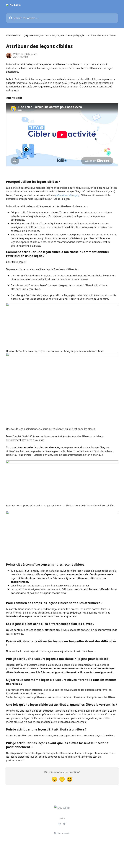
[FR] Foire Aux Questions (36, 35)
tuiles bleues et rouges (67, 195)
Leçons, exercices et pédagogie (68, 35)
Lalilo (62, 818)
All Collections (13, 35)
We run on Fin (63, 833)
